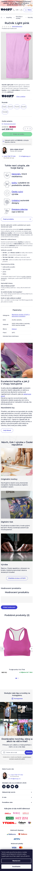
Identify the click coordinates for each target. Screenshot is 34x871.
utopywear (4, 786)
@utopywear (16, 786)
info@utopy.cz (25, 156)
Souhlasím (16, 866)
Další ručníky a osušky (9, 266)
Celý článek (7, 430)
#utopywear (18, 698)
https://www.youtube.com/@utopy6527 (12, 786)
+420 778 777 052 (13, 10)
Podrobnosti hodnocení (9, 28)
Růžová (14, 329)
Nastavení (16, 861)
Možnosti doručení (10, 124)
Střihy (14, 183)
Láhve (4, 271)
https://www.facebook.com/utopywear (8, 786)
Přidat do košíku (18, 134)
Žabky (4, 274)
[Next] (31, 649)
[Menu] (28, 10)
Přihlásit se (29, 752)
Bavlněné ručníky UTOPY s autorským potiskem (21, 315)
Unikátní (16, 200)
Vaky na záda (6, 269)
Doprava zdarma (20, 209)
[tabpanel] (17, 646)
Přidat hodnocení (9, 607)
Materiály (16, 174)
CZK (17, 10)
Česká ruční (17, 192)
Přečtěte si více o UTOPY (17, 578)
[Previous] (2, 649)
